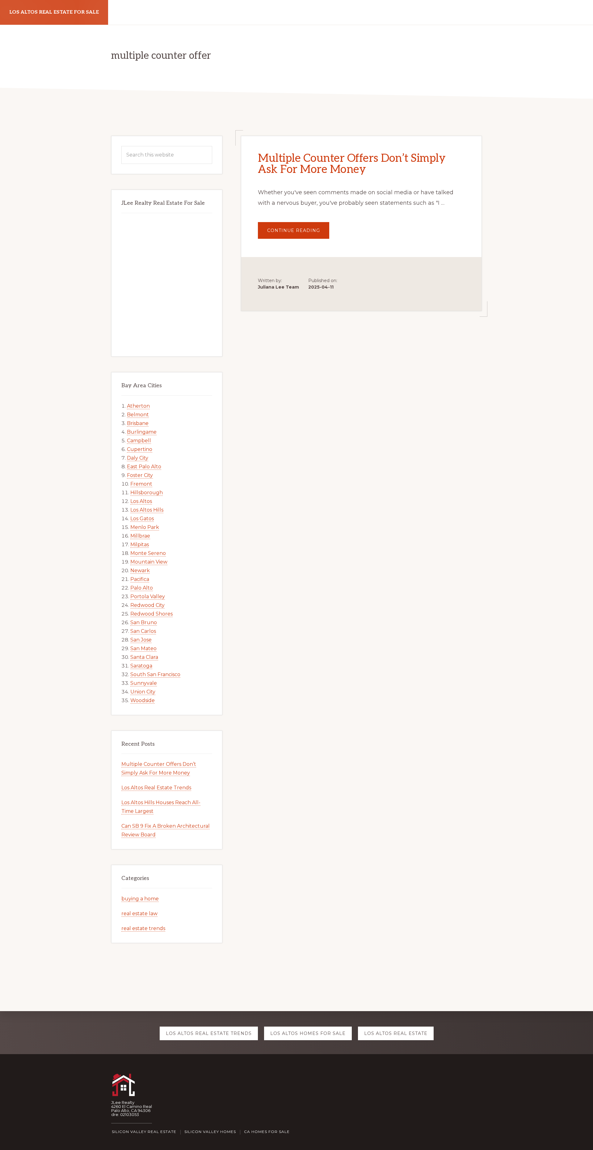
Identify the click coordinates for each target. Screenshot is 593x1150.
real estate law (139, 913)
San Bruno (143, 622)
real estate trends (143, 928)
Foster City (140, 475)
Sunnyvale (143, 683)
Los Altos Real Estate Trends (156, 788)
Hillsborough (146, 493)
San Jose (141, 640)
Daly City (137, 458)
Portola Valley (147, 596)
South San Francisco (155, 674)
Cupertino (139, 449)
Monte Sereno (148, 553)
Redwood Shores (151, 614)
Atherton (138, 406)
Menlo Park (144, 527)
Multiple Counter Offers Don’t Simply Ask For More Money (351, 164)
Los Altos (141, 501)
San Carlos (143, 631)
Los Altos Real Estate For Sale (54, 12)
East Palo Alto (144, 467)
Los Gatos (142, 518)
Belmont (138, 415)
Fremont (141, 484)
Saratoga (141, 666)
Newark (140, 570)
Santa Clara (144, 657)
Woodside (142, 700)
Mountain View (148, 562)
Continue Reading (298, 233)
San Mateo (143, 648)
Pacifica (139, 579)
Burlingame (142, 432)
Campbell (139, 441)
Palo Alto (141, 588)
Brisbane (138, 423)
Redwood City (147, 605)
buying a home (140, 899)
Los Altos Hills (146, 510)
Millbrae (140, 536)
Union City (142, 692)
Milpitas (139, 544)
